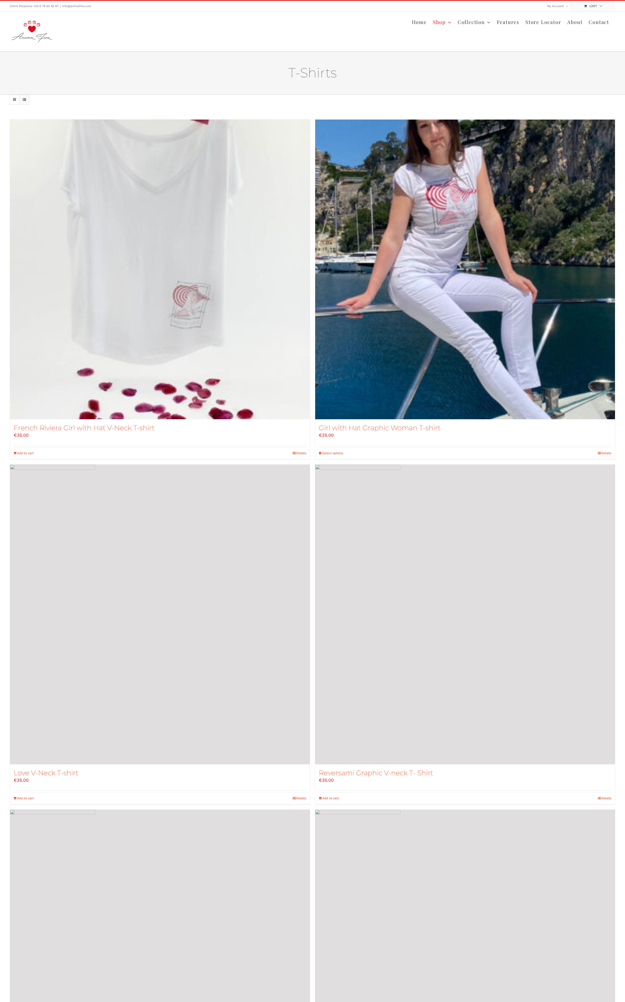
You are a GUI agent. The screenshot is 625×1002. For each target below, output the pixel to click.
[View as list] (24, 99)
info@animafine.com (76, 6)
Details (301, 453)
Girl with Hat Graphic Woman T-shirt (379, 428)
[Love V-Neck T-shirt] (160, 614)
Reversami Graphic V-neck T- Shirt (376, 773)
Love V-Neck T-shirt (46, 773)
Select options (332, 453)
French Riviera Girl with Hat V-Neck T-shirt (84, 428)
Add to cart (25, 453)
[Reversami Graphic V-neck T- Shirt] (465, 614)
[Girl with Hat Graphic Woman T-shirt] (465, 269)
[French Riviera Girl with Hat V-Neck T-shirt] (160, 269)
